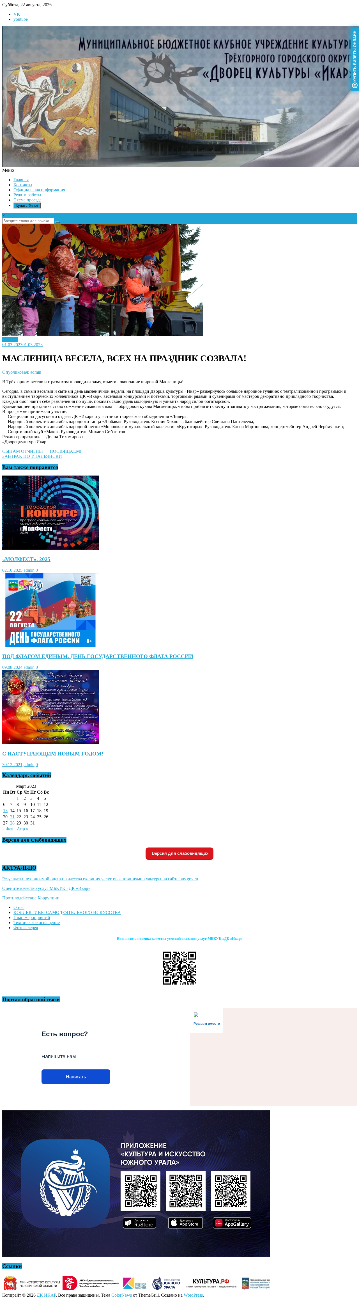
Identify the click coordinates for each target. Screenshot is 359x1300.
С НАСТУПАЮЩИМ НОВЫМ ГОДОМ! (52, 754)
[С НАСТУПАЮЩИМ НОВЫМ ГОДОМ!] (50, 742)
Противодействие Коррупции (30, 897)
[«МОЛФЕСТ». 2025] (50, 548)
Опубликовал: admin (21, 372)
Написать (76, 1076)
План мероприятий (31, 917)
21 (12, 816)
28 (12, 823)
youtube (20, 19)
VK (16, 14)
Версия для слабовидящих (179, 853)
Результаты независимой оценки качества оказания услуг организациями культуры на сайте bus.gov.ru (100, 878)
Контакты (22, 184)
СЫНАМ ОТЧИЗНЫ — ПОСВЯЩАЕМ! (41, 451)
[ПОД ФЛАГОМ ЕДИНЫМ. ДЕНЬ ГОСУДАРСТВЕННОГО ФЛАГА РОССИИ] (50, 645)
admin (29, 570)
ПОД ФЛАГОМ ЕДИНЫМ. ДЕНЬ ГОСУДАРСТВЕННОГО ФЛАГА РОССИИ (97, 656)
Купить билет (27, 205)
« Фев (7, 828)
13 (5, 810)
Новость (10, 339)
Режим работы (27, 194)
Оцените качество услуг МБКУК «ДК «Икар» (46, 888)
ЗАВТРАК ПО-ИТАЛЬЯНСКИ (32, 456)
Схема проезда (27, 199)
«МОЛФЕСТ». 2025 (26, 559)
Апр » (22, 828)
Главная (21, 179)
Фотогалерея (25, 927)
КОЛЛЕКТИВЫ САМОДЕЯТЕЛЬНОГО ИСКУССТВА (67, 912)
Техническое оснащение (36, 922)
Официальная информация (39, 189)
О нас (18, 907)
